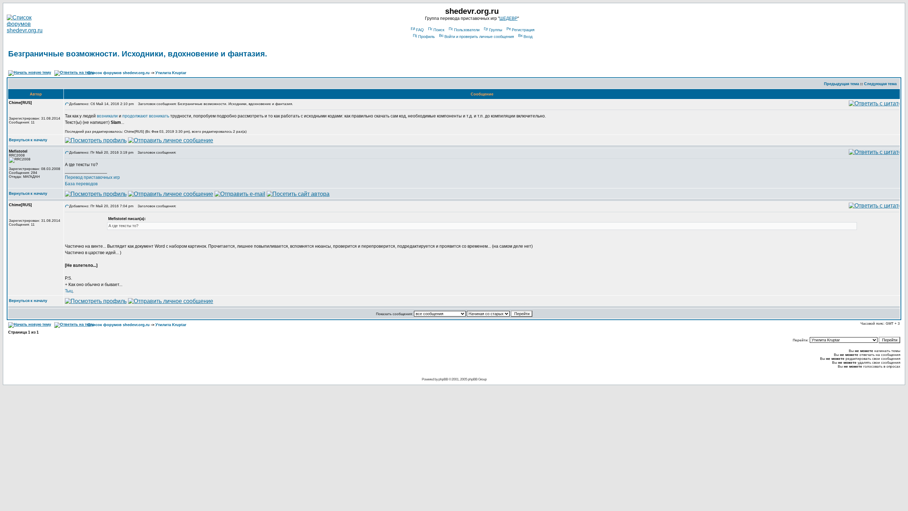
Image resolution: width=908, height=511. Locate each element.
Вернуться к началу (28, 140)
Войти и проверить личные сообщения (479, 36)
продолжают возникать (145, 116)
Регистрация (523, 30)
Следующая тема (880, 84)
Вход (528, 36)
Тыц (69, 291)
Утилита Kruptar (170, 73)
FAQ (420, 30)
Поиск (438, 30)
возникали (107, 116)
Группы (495, 30)
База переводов (81, 183)
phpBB (443, 379)
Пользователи (467, 30)
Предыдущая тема (841, 84)
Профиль (426, 36)
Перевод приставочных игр (92, 177)
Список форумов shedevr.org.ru (119, 73)
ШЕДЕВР (508, 18)
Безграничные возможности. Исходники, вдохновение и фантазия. (137, 53)
